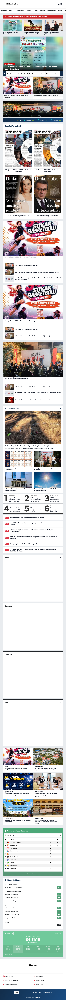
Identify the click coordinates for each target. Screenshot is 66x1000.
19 (55, 73)
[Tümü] (60, 126)
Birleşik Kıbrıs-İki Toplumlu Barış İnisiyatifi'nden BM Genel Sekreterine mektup (46, 822)
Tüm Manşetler (40, 980)
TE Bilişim (37, 997)
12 (35, 73)
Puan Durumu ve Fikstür (11, 980)
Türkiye (28, 10)
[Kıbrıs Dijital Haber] (12, 4)
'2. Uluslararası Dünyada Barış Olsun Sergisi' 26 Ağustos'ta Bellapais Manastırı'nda (55, 499)
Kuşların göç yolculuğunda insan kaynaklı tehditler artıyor (55, 510)
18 (53, 73)
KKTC (11, 10)
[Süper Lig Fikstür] (60, 880)
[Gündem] (60, 654)
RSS (17, 992)
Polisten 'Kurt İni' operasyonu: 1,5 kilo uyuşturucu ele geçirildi (15, 510)
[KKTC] (60, 702)
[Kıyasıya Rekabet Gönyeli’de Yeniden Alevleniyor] (18, 756)
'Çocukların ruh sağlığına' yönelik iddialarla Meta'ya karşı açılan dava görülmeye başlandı (35, 510)
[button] (60, 108)
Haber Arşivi (39, 984)
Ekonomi (42, 10)
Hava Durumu (9, 976)
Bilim (7, 558)
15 (44, 73)
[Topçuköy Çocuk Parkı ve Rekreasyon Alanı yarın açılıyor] (18, 808)
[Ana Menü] (61, 4)
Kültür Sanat (51, 10)
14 (41, 73)
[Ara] (59, 4)
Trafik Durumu (39, 976)
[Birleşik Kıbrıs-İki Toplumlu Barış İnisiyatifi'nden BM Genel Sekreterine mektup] (48, 808)
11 (33, 73)
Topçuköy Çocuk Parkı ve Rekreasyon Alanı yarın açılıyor (29, 544)
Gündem (4, 10)
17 (50, 73)
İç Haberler (12, 495)
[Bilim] (60, 557)
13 (38, 73)
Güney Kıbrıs (19, 10)
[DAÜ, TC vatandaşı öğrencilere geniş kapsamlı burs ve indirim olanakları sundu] (48, 756)
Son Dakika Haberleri (11, 984)
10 (30, 73)
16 (47, 73)
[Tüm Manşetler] (60, 408)
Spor (6, 766)
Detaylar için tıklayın (33, 874)
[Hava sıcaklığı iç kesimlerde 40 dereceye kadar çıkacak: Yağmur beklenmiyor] (18, 781)
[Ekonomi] (60, 606)
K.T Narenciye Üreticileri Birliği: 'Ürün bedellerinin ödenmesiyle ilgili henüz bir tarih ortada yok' (36, 499)
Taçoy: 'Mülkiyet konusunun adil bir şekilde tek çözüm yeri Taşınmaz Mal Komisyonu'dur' (14, 499)
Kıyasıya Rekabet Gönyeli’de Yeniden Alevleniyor (27, 517)
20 (58, 73)
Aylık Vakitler (9, 954)
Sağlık (60, 10)
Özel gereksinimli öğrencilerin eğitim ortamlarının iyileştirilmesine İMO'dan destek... (46, 795)
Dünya (35, 10)
